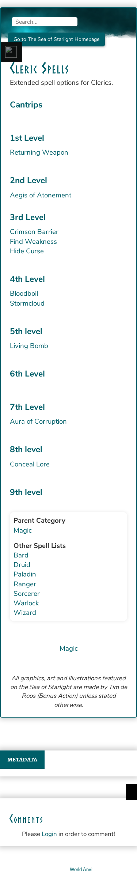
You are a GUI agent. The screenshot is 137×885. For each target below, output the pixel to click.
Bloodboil (24, 293)
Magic (23, 530)
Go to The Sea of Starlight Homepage (56, 39)
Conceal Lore (30, 464)
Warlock (26, 603)
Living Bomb (29, 346)
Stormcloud (27, 303)
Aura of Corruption (38, 421)
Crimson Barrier (34, 232)
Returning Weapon (39, 152)
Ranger (25, 584)
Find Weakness (33, 241)
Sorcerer (27, 593)
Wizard (25, 612)
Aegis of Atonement (40, 195)
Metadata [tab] (22, 760)
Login (49, 834)
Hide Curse (27, 251)
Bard (21, 555)
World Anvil (82, 869)
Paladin (25, 574)
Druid (22, 565)
